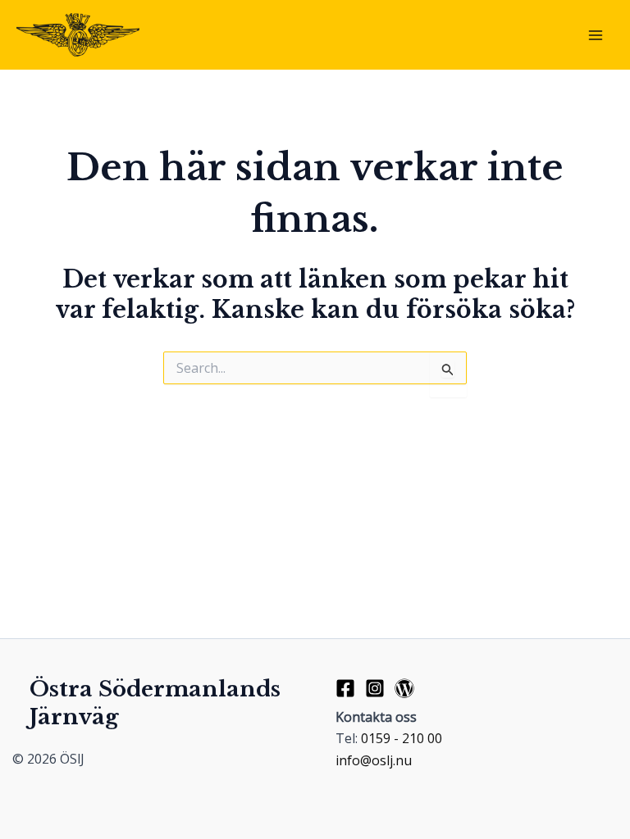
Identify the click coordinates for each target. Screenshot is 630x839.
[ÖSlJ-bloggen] (404, 688)
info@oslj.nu (374, 760)
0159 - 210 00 (401, 738)
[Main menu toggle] (596, 35)
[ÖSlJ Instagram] (375, 688)
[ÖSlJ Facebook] (345, 688)
